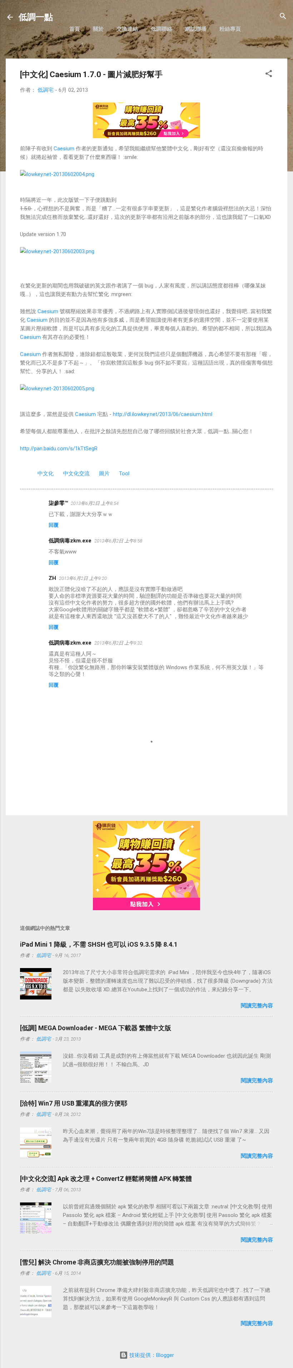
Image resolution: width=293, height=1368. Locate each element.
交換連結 (127, 29)
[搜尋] (283, 17)
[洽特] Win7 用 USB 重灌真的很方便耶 (73, 1103)
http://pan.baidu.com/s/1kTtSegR (59, 448)
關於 (98, 29)
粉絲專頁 (230, 29)
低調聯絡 (161, 29)
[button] (268, 74)
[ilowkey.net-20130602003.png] (57, 251)
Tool (124, 473)
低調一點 (36, 17)
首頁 (74, 29)
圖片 (104, 473)
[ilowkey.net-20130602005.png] (57, 388)
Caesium (64, 148)
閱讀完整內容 (257, 1005)
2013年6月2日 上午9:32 (118, 643)
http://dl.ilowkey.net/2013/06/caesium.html (162, 414)
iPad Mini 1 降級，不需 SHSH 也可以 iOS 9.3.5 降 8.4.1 (99, 944)
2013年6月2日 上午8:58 (118, 540)
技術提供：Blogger (151, 1355)
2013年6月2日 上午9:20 (83, 578)
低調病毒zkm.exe (70, 540)
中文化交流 (76, 473)
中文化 (46, 473)
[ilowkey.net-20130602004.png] (57, 174)
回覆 (54, 525)
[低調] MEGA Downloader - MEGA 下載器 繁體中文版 (95, 1028)
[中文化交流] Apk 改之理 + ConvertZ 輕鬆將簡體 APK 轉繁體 (106, 1178)
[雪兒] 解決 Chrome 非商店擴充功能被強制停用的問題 (97, 1262)
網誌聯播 (196, 29)
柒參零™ (58, 503)
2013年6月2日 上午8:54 (95, 503)
